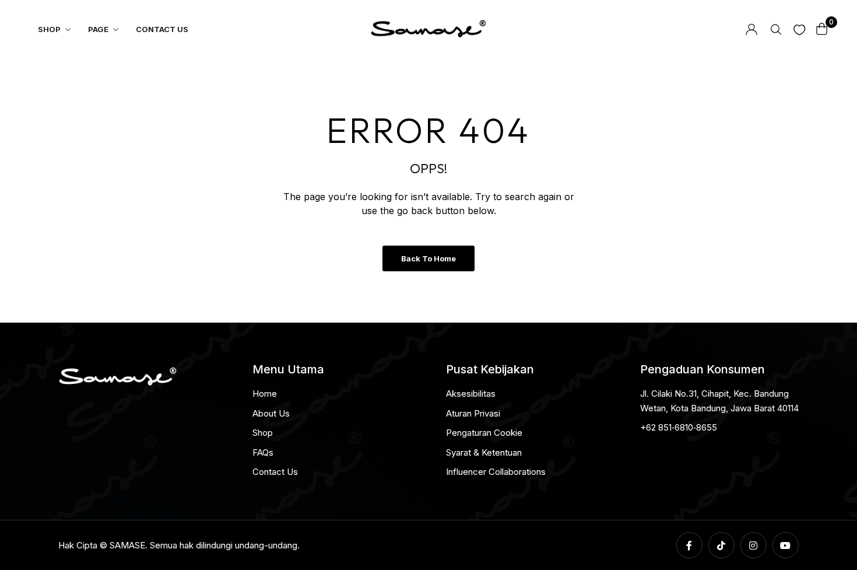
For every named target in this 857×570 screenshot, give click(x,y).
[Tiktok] (721, 545)
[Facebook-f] (689, 545)
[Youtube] (785, 545)
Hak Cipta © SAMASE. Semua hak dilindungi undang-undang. (179, 545)
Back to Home (428, 258)
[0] (822, 29)
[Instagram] (753, 545)
